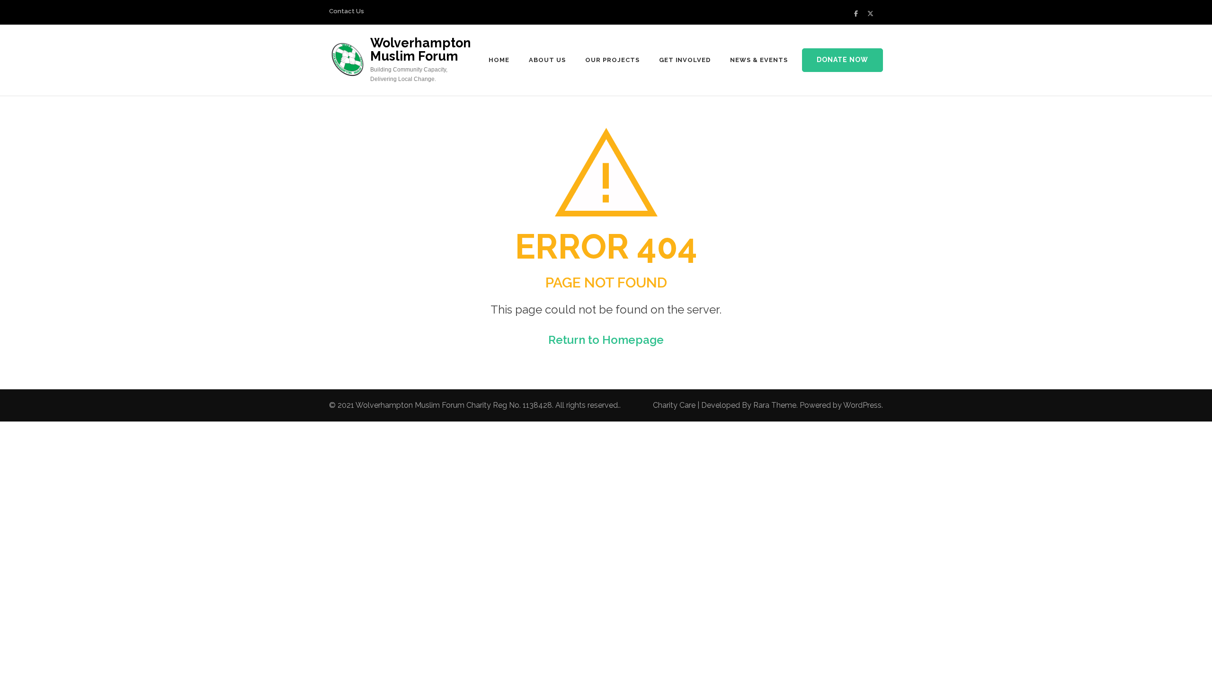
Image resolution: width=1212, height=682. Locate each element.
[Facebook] (856, 13)
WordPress (862, 405)
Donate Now (842, 59)
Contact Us (346, 11)
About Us (547, 59)
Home (499, 59)
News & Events (759, 59)
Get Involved (685, 59)
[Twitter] (870, 13)
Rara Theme (774, 405)
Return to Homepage (606, 340)
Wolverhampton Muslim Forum (420, 49)
